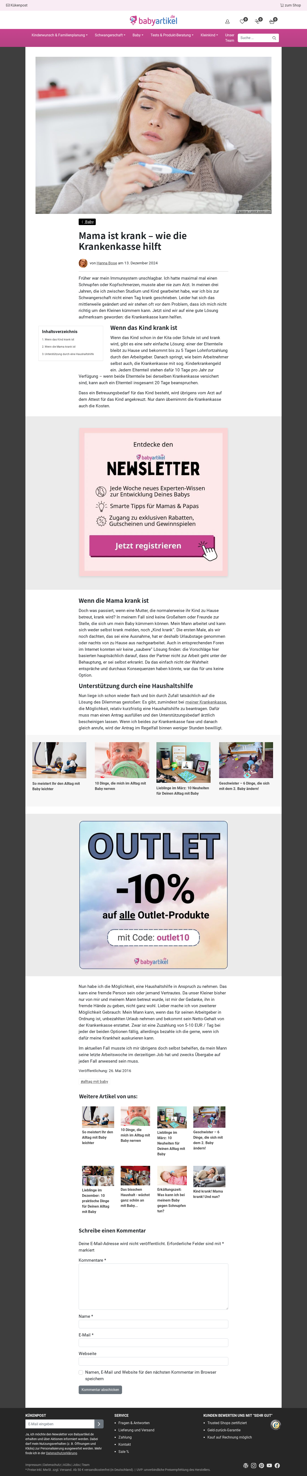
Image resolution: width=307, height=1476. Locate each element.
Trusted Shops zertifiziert (227, 1423)
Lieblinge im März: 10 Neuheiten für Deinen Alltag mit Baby (182, 791)
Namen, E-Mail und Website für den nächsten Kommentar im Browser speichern (150, 1375)
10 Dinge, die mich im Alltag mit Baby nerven (120, 786)
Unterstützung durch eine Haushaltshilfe (69, 354)
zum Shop (292, 5)
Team (85, 1465)
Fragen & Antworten (134, 1423)
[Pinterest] (263, 1465)
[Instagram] (255, 1465)
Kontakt (124, 1444)
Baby (137, 35)
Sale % (123, 1452)
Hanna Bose (107, 263)
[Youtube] (271, 1465)
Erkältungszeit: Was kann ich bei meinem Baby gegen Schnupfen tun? (171, 1200)
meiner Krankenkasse (205, 702)
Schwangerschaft (109, 35)
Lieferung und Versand (136, 1430)
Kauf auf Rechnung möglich (229, 1437)
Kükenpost (18, 5)
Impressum (33, 1465)
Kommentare (92, 1260)
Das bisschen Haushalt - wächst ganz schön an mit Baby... (135, 1197)
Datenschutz (52, 1465)
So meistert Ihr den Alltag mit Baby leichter (56, 786)
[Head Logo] (153, 20)
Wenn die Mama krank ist (60, 346)
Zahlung (125, 1437)
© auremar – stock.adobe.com (253, 211)
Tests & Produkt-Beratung (171, 35)
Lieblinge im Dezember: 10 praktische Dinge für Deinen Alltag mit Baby (95, 1201)
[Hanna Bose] (83, 263)
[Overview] (227, 21)
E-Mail (86, 1335)
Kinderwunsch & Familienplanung (58, 35)
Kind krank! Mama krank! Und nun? (208, 1194)
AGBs (67, 1465)
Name (86, 1316)
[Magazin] (247, 1465)
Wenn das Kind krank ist (59, 339)
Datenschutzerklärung (61, 1453)
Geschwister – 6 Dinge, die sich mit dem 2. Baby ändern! (244, 786)
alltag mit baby (95, 1081)
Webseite (87, 1353)
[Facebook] (278, 1465)
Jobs (76, 1465)
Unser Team (229, 38)
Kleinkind (208, 35)
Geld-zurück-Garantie (223, 1430)
